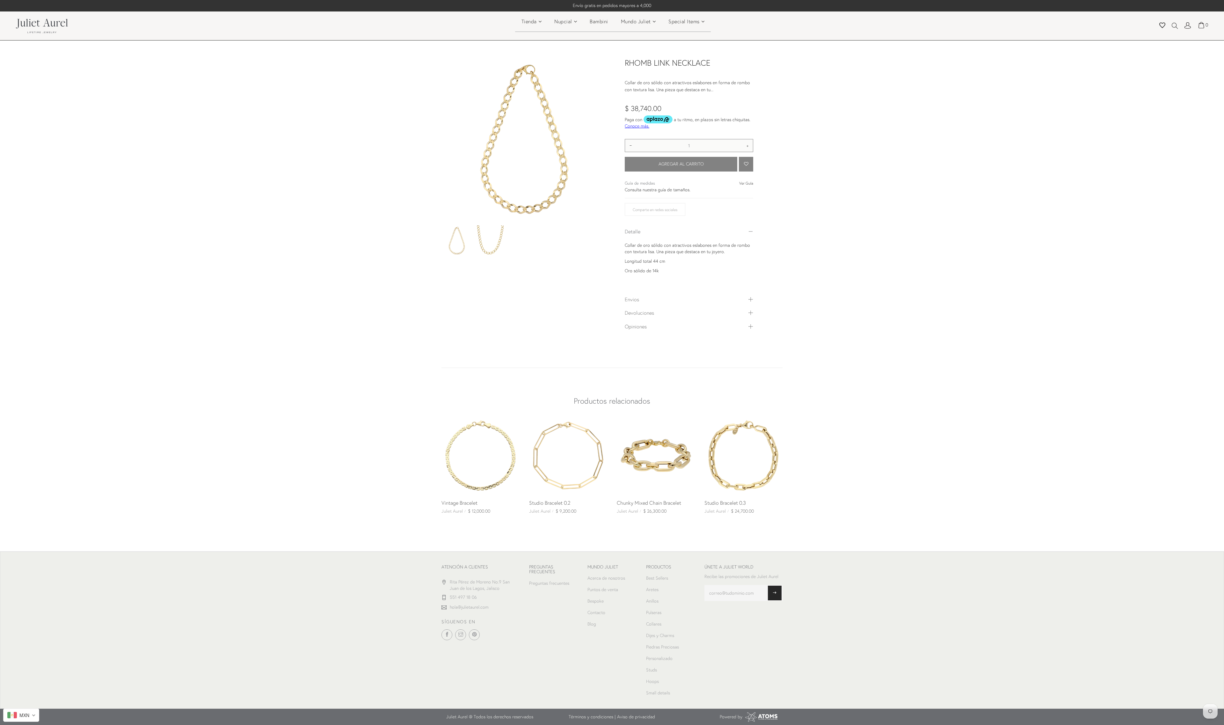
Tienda (529, 21)
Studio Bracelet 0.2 (550, 502)
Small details (658, 693)
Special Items (684, 21)
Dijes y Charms (660, 635)
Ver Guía (746, 183)
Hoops (652, 681)
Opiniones (636, 326)
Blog (591, 624)
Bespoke (595, 601)
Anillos (652, 601)
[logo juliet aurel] (42, 25)
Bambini (599, 21)
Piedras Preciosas (662, 647)
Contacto (596, 612)
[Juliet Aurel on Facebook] (446, 634)
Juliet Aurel (452, 511)
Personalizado (659, 658)
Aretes (652, 589)
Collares (653, 624)
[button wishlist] (1162, 26)
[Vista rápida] (449, 423)
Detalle (632, 231)
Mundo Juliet (636, 21)
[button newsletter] (775, 593)
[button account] (1187, 25)
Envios (632, 299)
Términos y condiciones (591, 717)
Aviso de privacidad (636, 717)
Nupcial (563, 21)
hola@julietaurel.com (469, 607)
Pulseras (653, 612)
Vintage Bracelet (459, 502)
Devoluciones (639, 312)
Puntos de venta (602, 589)
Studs (651, 670)
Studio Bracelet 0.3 (725, 502)
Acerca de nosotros (606, 578)
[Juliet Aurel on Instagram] (460, 634)
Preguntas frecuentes (549, 583)
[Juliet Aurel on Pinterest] (474, 634)
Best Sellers (657, 578)
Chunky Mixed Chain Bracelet (649, 502)
